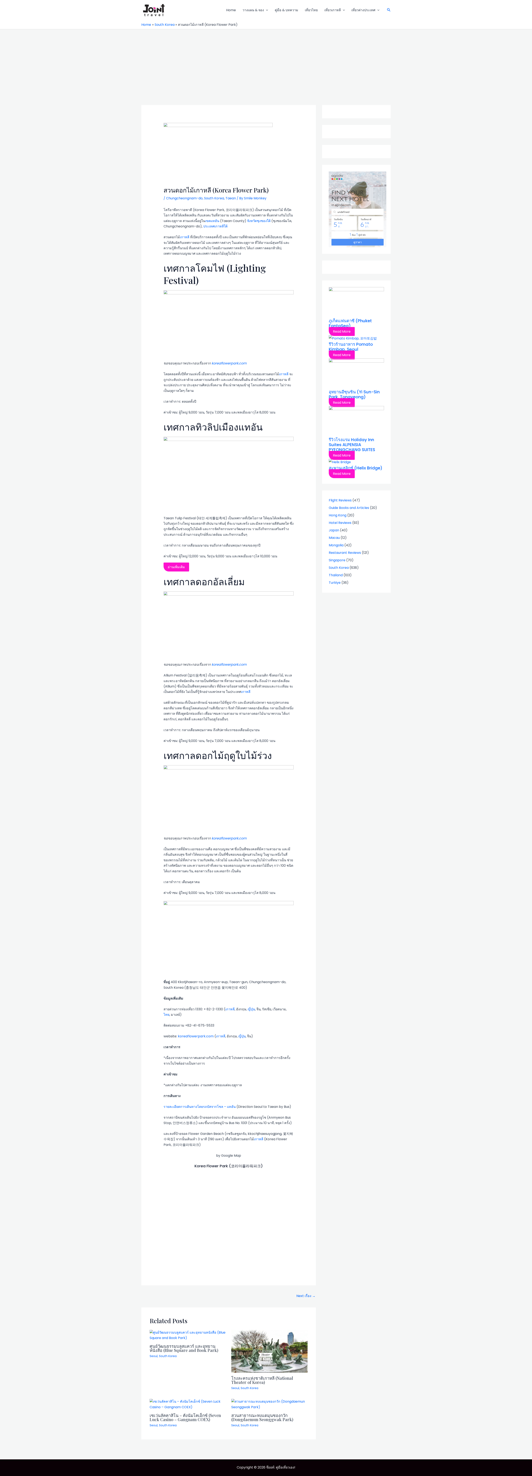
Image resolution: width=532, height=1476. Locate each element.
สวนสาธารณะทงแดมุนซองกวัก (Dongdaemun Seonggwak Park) (262, 1417)
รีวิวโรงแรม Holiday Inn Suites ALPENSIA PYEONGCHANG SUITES (352, 445)
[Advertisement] (266, 60)
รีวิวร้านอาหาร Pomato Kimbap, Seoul (351, 346)
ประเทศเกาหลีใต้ (215, 226)
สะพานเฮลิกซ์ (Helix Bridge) (355, 468)
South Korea (214, 198)
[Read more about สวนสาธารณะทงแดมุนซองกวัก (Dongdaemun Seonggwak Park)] (269, 1404)
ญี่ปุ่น (251, 1009)
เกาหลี (184, 237)
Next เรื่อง (305, 1295)
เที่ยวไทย (311, 10)
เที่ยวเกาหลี (332, 10)
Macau (334, 537)
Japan (334, 530)
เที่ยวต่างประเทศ (363, 10)
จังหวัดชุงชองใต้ (259, 220)
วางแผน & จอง (253, 10)
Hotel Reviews (340, 522)
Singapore (337, 560)
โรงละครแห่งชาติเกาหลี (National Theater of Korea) (262, 1380)
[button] (389, 10)
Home (231, 10)
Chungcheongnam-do (184, 198)
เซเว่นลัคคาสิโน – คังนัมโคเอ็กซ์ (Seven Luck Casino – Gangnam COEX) (185, 1417)
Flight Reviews (340, 500)
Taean (230, 198)
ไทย (166, 1014)
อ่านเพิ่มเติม (176, 567)
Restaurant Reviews (345, 552)
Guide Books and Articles (349, 507)
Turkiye (335, 582)
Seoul (154, 1356)
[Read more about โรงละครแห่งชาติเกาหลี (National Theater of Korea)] (269, 1351)
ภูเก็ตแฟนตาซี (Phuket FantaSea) (350, 323)
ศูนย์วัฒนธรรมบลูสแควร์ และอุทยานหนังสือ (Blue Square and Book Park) (184, 1348)
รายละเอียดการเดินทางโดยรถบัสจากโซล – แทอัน (200, 1106)
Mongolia (336, 545)
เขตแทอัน (212, 220)
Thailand (336, 575)
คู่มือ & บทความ (286, 10)
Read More (342, 331)
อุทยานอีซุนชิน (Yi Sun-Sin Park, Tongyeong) (354, 394)
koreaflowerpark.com (229, 363)
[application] (266, 10)
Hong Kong (337, 515)
